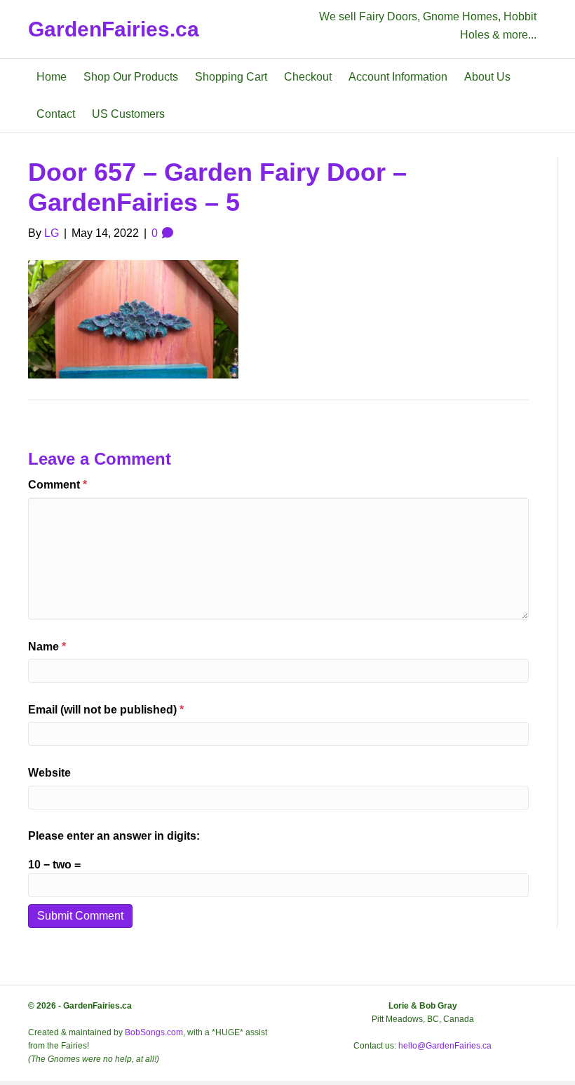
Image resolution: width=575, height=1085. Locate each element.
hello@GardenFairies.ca (445, 1046)
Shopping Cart (231, 77)
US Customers (128, 114)
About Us (487, 77)
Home (51, 77)
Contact (55, 114)
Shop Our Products (130, 77)
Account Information (398, 77)
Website (49, 773)
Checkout (308, 77)
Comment (57, 485)
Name (47, 647)
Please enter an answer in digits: (114, 836)
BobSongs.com (154, 1032)
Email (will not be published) (106, 710)
